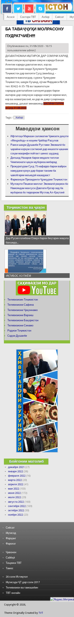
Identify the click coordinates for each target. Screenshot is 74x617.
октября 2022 (16, 510)
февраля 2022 (16, 475)
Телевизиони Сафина (20, 304)
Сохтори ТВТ (28, 16)
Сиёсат (59, 16)
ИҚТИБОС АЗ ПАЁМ (18, 275)
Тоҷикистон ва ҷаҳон (26, 207)
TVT (40, 612)
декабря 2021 (16, 467)
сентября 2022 (17, 506)
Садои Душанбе (17, 335)
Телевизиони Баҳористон (22, 320)
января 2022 (15, 471)
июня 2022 (14, 492)
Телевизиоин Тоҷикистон (22, 299)
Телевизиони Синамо (20, 325)
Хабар (19, 117)
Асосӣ (10, 16)
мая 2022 (13, 488)
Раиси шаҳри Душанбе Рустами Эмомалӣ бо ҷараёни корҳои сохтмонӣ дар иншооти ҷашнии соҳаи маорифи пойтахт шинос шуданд (39, 149)
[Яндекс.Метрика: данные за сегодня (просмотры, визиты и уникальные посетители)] (62, 599)
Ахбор (45, 16)
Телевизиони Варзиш (20, 315)
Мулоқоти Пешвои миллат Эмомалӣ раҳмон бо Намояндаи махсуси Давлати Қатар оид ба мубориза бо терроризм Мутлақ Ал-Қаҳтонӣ (39, 188)
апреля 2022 (15, 484)
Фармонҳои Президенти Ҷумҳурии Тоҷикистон (38, 179)
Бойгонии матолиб (26, 461)
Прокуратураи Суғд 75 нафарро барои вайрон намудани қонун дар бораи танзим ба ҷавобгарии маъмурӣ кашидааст (38, 171)
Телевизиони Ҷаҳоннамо (22, 310)
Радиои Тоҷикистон (19, 330)
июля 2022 (14, 497)
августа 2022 (16, 501)
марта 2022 (15, 480)
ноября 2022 (15, 514)
